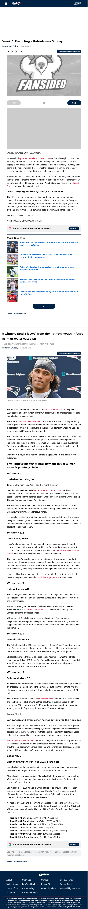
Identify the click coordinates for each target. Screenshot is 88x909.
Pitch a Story (47, 884)
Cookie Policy (28, 888)
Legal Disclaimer (48, 888)
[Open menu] (6, 3)
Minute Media (17, 898)
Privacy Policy (66, 884)
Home (9, 314)
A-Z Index (10, 892)
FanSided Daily (29, 884)
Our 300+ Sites (66, 880)
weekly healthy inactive (36, 609)
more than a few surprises (29, 421)
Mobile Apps (12, 884)
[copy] (20, 51)
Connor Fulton (12, 46)
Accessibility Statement (71, 888)
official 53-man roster (55, 409)
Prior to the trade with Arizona (20, 740)
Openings (26, 880)
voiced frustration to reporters (47, 490)
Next (74, 103)
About (9, 880)
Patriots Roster (20, 862)
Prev (14, 103)
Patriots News (20, 314)
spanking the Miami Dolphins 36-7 (34, 158)
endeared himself (46, 699)
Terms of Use (12, 888)
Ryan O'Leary (11, 348)
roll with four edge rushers (47, 577)
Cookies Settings (30, 892)
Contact (44, 880)
